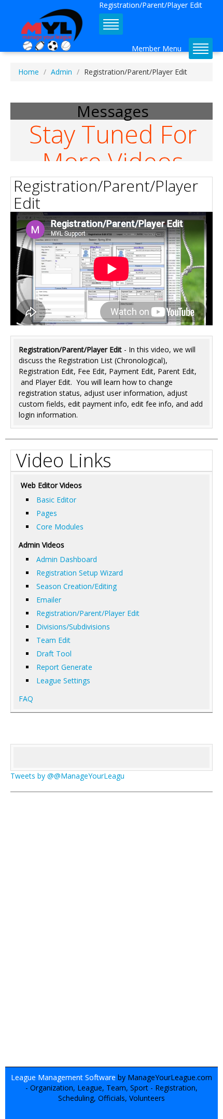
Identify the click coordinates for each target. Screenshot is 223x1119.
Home (28, 72)
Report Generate (64, 667)
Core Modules (59, 527)
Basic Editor (56, 500)
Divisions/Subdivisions (73, 627)
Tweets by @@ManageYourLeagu (67, 776)
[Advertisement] (111, 934)
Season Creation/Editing (76, 586)
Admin (61, 72)
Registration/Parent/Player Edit (88, 613)
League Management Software (63, 1077)
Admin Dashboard (66, 559)
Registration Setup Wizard (79, 573)
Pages (46, 513)
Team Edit (53, 640)
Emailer (48, 600)
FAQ (26, 699)
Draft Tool (54, 653)
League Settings (63, 680)
